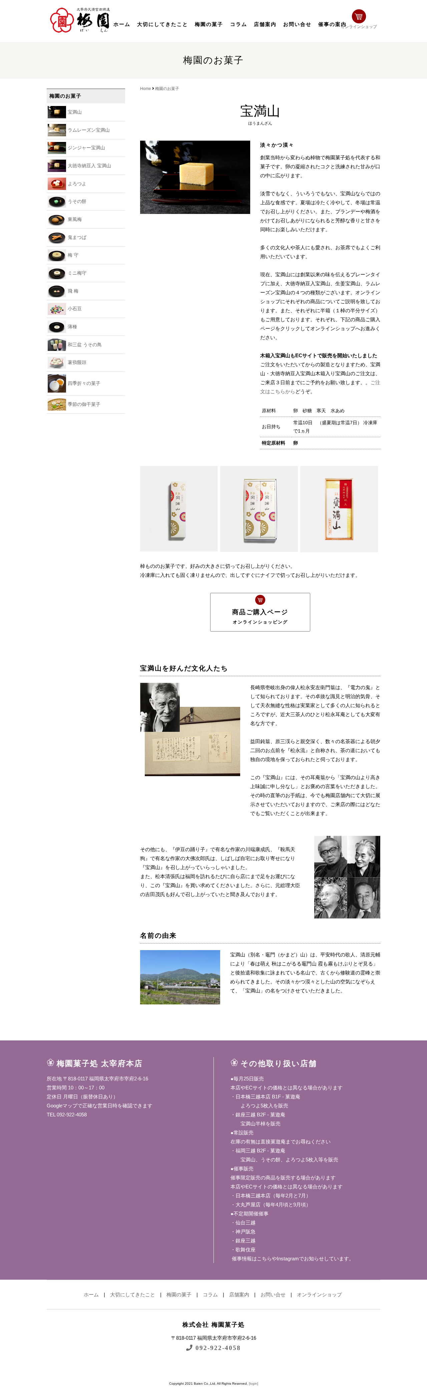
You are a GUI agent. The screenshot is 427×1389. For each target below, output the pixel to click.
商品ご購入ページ (260, 617)
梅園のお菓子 (167, 88)
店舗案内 (265, 24)
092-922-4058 (217, 1347)
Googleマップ (62, 1105)
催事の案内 (332, 24)
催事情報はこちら (251, 1258)
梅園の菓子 (209, 24)
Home (145, 88)
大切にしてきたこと (162, 24)
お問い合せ (297, 24)
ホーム (121, 24)
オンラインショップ (359, 26)
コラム (238, 24)
